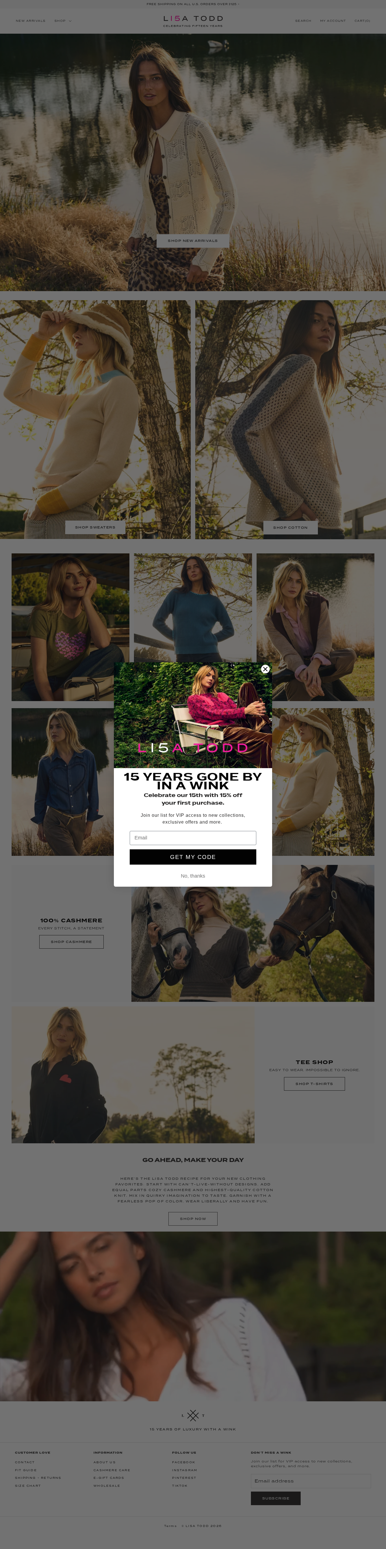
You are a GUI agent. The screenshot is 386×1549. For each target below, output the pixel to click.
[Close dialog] (265, 669)
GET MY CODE (193, 857)
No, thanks (193, 876)
